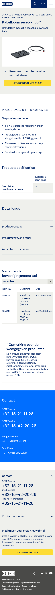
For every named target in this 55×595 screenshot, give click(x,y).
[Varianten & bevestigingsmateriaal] (27, 282)
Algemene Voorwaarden (30, 583)
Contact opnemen (13, 516)
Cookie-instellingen (29, 586)
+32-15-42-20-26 (19, 425)
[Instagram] (46, 573)
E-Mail (18, 375)
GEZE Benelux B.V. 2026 (11, 579)
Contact (7, 475)
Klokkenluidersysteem (10, 583)
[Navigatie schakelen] (51, 4)
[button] (34, 573)
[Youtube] (50, 573)
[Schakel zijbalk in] (35, 4)
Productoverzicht (14, 109)
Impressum (27, 589)
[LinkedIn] (42, 573)
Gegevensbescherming (11, 586)
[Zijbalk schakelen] (43, 4)
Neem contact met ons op (27, 83)
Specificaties (39, 109)
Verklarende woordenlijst (11, 589)
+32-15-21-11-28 (17, 413)
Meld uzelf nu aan (27, 552)
